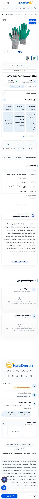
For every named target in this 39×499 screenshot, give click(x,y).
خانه (36, 15)
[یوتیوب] (17, 376)
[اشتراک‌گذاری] (12, 65)
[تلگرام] (22, 376)
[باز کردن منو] (36, 3)
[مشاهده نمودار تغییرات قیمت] (27, 65)
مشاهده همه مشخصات (20, 205)
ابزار (32, 15)
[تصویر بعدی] (4, 51)
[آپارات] (8, 376)
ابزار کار (26, 15)
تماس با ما (27, 453)
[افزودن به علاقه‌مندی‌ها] (22, 65)
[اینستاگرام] (31, 376)
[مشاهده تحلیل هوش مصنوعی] (4, 480)
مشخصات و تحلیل (31, 157)
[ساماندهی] (15, 431)
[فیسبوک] (13, 376)
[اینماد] (29, 431)
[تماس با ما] (8, 3)
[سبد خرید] (3, 3)
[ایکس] (26, 376)
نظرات (18, 157)
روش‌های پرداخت (11, 445)
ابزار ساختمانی (18, 15)
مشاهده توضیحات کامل (20, 262)
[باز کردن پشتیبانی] (3, 487)
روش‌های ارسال (25, 445)
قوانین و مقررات (7, 453)
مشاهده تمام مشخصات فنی (29, 136)
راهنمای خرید (18, 449)
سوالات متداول (18, 453)
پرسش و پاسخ (7, 157)
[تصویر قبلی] (7, 51)
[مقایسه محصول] (17, 65)
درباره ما (34, 453)
